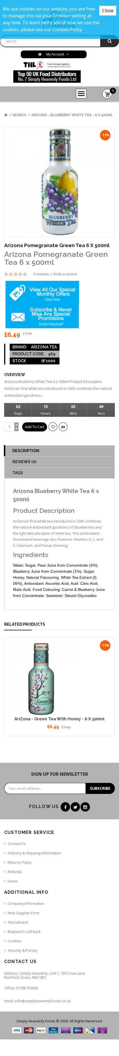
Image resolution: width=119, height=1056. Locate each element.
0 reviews (41, 273)
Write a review (65, 273)
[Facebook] (65, 807)
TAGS (17, 473)
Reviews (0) (24, 462)
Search (19, 115)
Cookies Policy (67, 29)
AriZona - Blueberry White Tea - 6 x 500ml (72, 115)
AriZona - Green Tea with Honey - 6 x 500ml (59, 718)
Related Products (24, 624)
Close (107, 10)
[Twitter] (75, 807)
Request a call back (24, 931)
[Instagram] (85, 807)
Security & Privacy (23, 950)
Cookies (14, 940)
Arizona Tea (44, 347)
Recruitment (18, 922)
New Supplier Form (23, 912)
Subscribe (100, 788)
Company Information (26, 903)
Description (25, 451)
